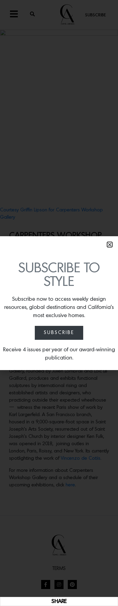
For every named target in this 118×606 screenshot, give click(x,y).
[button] (109, 244)
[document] (59, 303)
